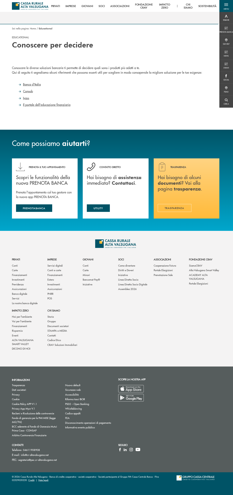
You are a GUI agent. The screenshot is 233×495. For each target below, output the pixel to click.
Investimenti (18, 279)
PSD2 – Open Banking (89, 404)
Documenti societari (58, 326)
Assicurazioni (19, 289)
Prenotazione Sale (163, 275)
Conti (15, 265)
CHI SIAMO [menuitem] (188, 6)
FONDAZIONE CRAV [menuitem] (144, 6)
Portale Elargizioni (163, 270)
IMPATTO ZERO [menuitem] (164, 6)
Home (33, 28)
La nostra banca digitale (25, 303)
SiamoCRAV (195, 265)
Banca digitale (19, 293)
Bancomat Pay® (91, 279)
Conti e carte (54, 270)
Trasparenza (18, 385)
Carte (15, 270)
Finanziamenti (19, 275)
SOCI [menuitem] (102, 6)
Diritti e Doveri (126, 270)
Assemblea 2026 (127, 289)
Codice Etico (54, 340)
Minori (86, 275)
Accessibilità (72, 394)
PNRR (50, 293)
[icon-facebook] (120, 449)
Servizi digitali (55, 265)
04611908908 (31, 450)
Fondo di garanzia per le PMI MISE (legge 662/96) (34, 420)
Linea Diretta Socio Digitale (132, 284)
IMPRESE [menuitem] (70, 6)
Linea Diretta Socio (128, 279)
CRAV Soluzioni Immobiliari (62, 345)
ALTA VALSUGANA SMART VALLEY (23, 342)
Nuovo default (72, 385)
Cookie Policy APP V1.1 (24, 404)
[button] (226, 6)
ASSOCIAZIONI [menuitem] (120, 6)
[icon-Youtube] (137, 449)
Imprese (52, 259)
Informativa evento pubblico (80, 427)
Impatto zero (20, 310)
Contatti (51, 335)
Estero (50, 279)
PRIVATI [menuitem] (55, 6)
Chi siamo (53, 310)
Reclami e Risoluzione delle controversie (33, 413)
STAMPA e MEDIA (57, 330)
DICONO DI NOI (21, 348)
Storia (50, 316)
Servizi (15, 298)
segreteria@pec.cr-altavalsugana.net (37, 460)
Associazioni (162, 259)
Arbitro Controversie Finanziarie (36, 435)
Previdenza (18, 284)
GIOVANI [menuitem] (87, 6)
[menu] (133, 6)
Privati (16, 259)
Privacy (16, 394)
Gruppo (51, 321)
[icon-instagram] (131, 449)
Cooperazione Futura (165, 265)
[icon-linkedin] (125, 449)
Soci (121, 259)
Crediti (31, 480)
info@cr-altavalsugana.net (35, 455)
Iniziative (87, 284)
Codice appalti (73, 413)
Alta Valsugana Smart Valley (204, 270)
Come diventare (126, 265)
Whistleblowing (73, 408)
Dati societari (19, 389)
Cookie (15, 399)
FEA (67, 418)
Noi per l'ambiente (22, 316)
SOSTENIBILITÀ (207, 6)
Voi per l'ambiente (21, 321)
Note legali (43, 480)
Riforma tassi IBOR (75, 399)
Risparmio (17, 330)
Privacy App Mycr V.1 (23, 408)
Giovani (88, 259)
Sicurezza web (73, 389)
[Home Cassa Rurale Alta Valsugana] (30, 6)
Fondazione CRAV (200, 259)
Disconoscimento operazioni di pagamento (89, 422)
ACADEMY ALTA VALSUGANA (198, 277)
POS (49, 298)
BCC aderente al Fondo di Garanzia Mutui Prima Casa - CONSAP (36, 428)
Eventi (15, 335)
